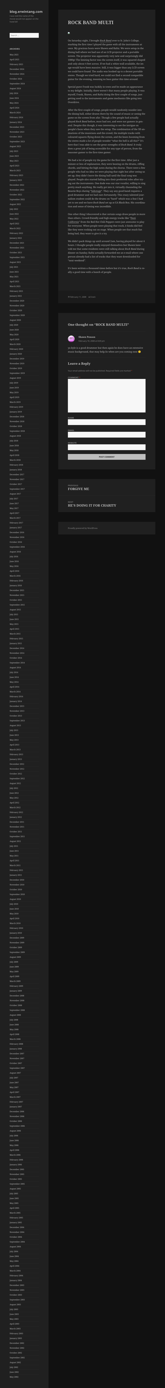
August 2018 (15, 436)
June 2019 (14, 387)
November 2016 (17, 537)
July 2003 (14, 1309)
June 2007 (14, 1082)
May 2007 (14, 1087)
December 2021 (17, 243)
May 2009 (14, 971)
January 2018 (16, 469)
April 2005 (14, 1208)
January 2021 (16, 296)
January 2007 (16, 1106)
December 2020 (17, 300)
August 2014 (15, 667)
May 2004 (14, 1261)
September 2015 (17, 604)
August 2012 (15, 783)
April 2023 (14, 165)
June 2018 (14, 445)
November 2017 (17, 479)
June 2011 (14, 851)
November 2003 (17, 1290)
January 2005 (16, 1222)
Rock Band (105, 40)
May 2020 (14, 334)
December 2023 (17, 127)
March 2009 (15, 981)
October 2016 (16, 542)
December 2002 (17, 1343)
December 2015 (17, 590)
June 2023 (14, 156)
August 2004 (15, 1246)
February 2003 (16, 1333)
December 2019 (17, 358)
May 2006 (14, 1145)
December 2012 (17, 764)
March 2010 (15, 923)
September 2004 (17, 1241)
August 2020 (15, 320)
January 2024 (16, 122)
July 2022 (14, 209)
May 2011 (14, 855)
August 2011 (15, 841)
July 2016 (14, 556)
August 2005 (15, 1188)
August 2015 (15, 609)
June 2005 (14, 1198)
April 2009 (14, 976)
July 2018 (14, 440)
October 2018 (16, 426)
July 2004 (14, 1251)
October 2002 (16, 1352)
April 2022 (14, 223)
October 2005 (16, 1179)
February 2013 (16, 754)
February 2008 (16, 1044)
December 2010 (17, 880)
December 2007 (17, 1053)
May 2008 (14, 1029)
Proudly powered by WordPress (82, 528)
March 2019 (15, 402)
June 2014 (14, 677)
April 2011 (14, 860)
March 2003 (15, 1328)
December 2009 (17, 937)
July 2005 (14, 1193)
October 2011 (16, 831)
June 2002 (14, 1372)
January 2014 (16, 701)
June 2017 (14, 503)
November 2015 (17, 595)
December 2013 (17, 706)
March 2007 (15, 1097)
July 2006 (14, 1135)
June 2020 (14, 329)
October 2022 (16, 194)
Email (71, 430)
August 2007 (15, 1073)
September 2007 (17, 1068)
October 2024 (16, 78)
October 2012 (16, 773)
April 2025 (14, 59)
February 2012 (16, 812)
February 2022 (16, 233)
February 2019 (16, 407)
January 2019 (16, 411)
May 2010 (14, 913)
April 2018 (14, 455)
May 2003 (14, 1319)
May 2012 (14, 797)
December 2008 (17, 995)
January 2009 (16, 991)
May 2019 (14, 392)
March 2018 (15, 460)
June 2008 (14, 1024)
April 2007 (14, 1092)
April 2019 (14, 397)
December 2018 (17, 416)
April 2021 (14, 281)
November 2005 (17, 1174)
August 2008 (15, 1015)
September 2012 (17, 778)
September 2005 (17, 1184)
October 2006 (16, 1121)
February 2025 (16, 64)
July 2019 (14, 382)
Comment (74, 377)
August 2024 (15, 88)
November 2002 (17, 1348)
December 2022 (17, 185)
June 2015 (14, 619)
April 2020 (14, 339)
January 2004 (16, 1280)
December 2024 (17, 69)
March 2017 (15, 518)
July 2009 (14, 962)
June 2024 (14, 98)
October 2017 (16, 484)
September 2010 (17, 894)
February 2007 (16, 1102)
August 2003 (15, 1304)
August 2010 (15, 899)
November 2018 (17, 421)
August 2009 (15, 957)
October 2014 (16, 658)
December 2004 (17, 1227)
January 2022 (16, 238)
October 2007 (16, 1063)
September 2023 (17, 141)
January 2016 (16, 585)
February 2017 (16, 522)
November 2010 (17, 884)
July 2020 (14, 325)
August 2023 (15, 146)
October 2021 (16, 252)
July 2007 (14, 1077)
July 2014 (14, 672)
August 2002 (15, 1362)
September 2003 (17, 1299)
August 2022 (15, 204)
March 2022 (15, 228)
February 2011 (16, 870)
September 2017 (17, 489)
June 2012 (14, 793)
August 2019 (15, 378)
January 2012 (16, 817)
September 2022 (17, 199)
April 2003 (14, 1323)
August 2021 (15, 262)
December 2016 (17, 532)
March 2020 (15, 344)
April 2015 (14, 629)
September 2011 (17, 836)
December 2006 (17, 1111)
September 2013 (17, 720)
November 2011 (17, 826)
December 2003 (17, 1285)
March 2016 (15, 576)
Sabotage (96, 191)
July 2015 (14, 614)
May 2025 (14, 54)
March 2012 (15, 807)
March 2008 (15, 1039)
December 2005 (17, 1169)
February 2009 (16, 986)
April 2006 (14, 1150)
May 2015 (14, 624)
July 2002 (14, 1367)
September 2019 (17, 373)
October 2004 (16, 1237)
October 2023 (16, 136)
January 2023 (16, 180)
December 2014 (17, 648)
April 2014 (14, 686)
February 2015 (16, 638)
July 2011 (14, 846)
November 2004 (17, 1232)
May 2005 (14, 1203)
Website (72, 443)
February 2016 (16, 580)
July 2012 (14, 788)
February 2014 (16, 696)
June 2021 (14, 271)
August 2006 (15, 1130)
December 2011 (17, 822)
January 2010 (16, 933)
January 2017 (16, 527)
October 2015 (16, 600)
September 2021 (17, 257)
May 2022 (14, 218)
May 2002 (14, 1377)
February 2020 (16, 349)
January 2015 (16, 643)
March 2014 (15, 691)
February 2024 (16, 117)
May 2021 (14, 276)
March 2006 (15, 1155)
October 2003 (16, 1295)
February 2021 (16, 291)
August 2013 (15, 725)
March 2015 (15, 633)
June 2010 (14, 908)
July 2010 (14, 904)
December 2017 (17, 474)
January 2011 (16, 875)
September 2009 (17, 952)
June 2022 (14, 214)
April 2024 (14, 107)
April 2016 (14, 571)
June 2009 (14, 966)
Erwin (93, 297)
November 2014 (17, 653)
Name (71, 417)
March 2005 (15, 1212)
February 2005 (16, 1217)
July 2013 (14, 730)
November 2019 (17, 363)
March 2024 (15, 112)
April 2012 (14, 802)
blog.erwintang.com (26, 11)
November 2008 (17, 1000)
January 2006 (16, 1164)
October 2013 (16, 715)
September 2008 (17, 1010)
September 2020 (17, 315)
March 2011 (15, 865)
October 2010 (16, 889)
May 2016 (14, 566)
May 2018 (14, 450)
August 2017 (15, 493)
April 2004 (14, 1266)
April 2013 (14, 744)
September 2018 (17, 431)
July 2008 (14, 1019)
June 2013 (14, 735)
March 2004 (15, 1270)
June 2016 (14, 561)
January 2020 (16, 354)
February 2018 (16, 465)
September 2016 (17, 547)
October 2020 (16, 310)
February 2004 (16, 1275)
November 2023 (17, 132)
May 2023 (14, 160)
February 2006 (16, 1159)
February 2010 (16, 928)
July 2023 (14, 151)
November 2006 (17, 1116)
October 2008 (16, 1005)
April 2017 (14, 513)
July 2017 (14, 498)
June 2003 (14, 1314)
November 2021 (17, 247)
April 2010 (14, 918)
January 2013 (16, 759)
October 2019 (16, 368)
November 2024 (17, 74)
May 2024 (14, 103)
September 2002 (17, 1357)
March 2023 (15, 170)
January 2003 (16, 1338)
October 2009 (16, 947)
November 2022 (17, 189)
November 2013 (17, 711)
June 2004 (14, 1256)
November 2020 (17, 305)
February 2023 (16, 175)
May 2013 (14, 740)
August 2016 (15, 551)
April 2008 (14, 1034)
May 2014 (14, 682)
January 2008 (16, 1048)
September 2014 (17, 662)
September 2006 (17, 1126)
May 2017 (14, 508)
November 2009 (17, 942)
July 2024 (14, 93)
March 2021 (15, 286)
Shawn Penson (87, 337)
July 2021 (14, 267)
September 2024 (17, 83)
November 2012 (17, 769)
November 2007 (17, 1058)
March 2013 (15, 749)
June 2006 (14, 1140)
